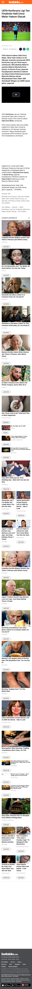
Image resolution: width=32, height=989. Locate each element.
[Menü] (3, 2)
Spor (10, 964)
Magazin (17, 964)
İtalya (4, 179)
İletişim (13, 959)
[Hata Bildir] (19, 981)
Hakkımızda (4, 959)
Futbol (8, 179)
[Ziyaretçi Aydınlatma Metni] (8, 981)
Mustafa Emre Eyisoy (21, 172)
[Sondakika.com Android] (16, 985)
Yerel (24, 964)
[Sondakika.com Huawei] (26, 985)
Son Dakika (4, 962)
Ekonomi (4, 964)
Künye (17, 959)
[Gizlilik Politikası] (15, 978)
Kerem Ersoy (8, 174)
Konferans (10, 114)
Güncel (13, 962)
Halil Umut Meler (8, 121)
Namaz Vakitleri (12, 966)
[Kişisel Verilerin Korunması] (22, 980)
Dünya (19, 962)
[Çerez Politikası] (11, 980)
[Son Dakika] (16, 2)
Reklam (9, 959)
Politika (3, 966)
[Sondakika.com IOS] (6, 985)
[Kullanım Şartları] (5, 978)
